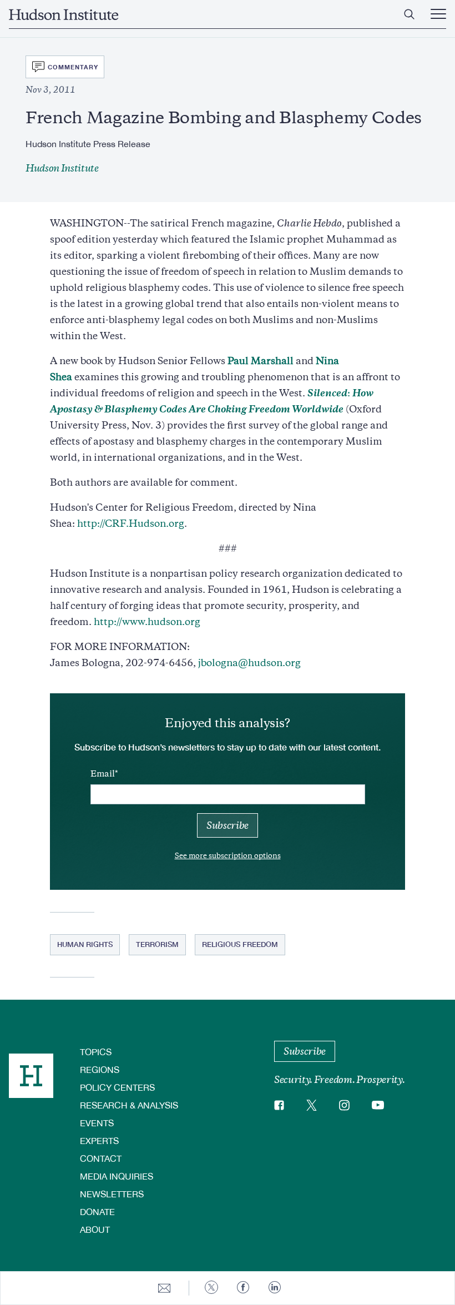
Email (102, 774)
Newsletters (112, 1193)
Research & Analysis (129, 1105)
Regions (99, 1069)
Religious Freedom (240, 944)
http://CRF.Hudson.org (130, 523)
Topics (96, 1051)
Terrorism (157, 944)
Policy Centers (117, 1087)
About (95, 1229)
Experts (99, 1140)
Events (97, 1122)
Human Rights (85, 944)
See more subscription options (228, 855)
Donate (97, 1211)
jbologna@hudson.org (249, 662)
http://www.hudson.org (147, 621)
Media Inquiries (116, 1176)
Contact (101, 1158)
